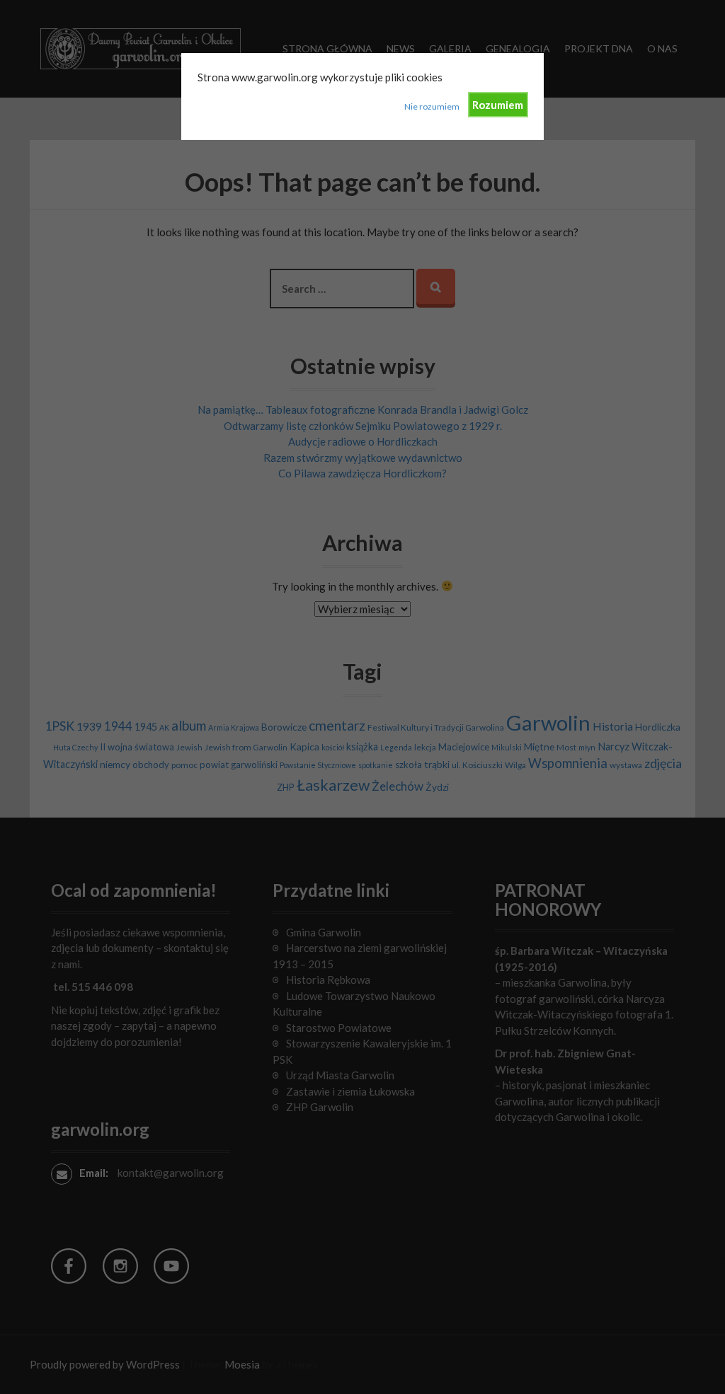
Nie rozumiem (431, 106)
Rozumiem (497, 104)
